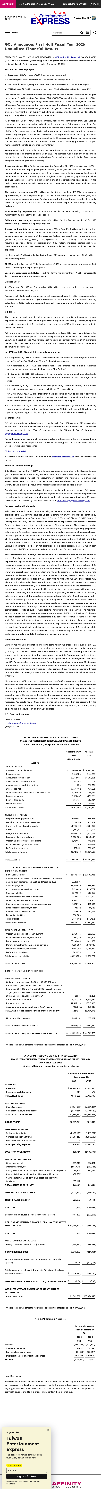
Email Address (14, 1465)
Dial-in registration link (15, 451)
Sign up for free (26, 1476)
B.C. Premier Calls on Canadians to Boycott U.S (27, 3)
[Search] (82, 32)
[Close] (48, 1430)
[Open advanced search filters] (88, 32)
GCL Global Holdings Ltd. (67, 57)
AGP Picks (8, 4)
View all (95, 4)
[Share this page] (94, 32)
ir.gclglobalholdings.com (16, 433)
